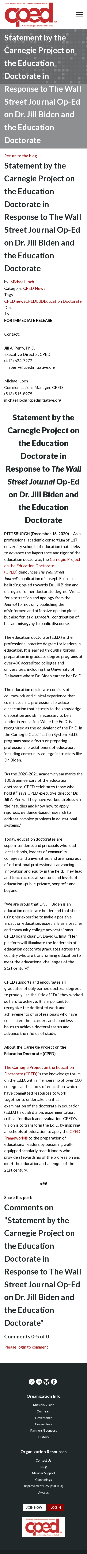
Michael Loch (22, 281)
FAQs (44, 1467)
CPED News (34, 288)
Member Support (43, 1473)
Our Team (43, 1411)
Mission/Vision (43, 1405)
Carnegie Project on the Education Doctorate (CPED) (42, 566)
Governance (43, 1418)
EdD (40, 301)
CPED (30, 301)
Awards (43, 1492)
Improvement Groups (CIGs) (43, 1486)
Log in (55, 1507)
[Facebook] (54, 1382)
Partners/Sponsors (43, 1430)
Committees (43, 1424)
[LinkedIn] (39, 1382)
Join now (34, 1507)
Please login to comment (26, 1347)
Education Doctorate (63, 301)
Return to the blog (20, 155)
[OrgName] (30, 14)
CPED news (14, 301)
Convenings (43, 1479)
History (43, 1437)
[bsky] (46, 1382)
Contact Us (43, 1460)
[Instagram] (32, 1382)
